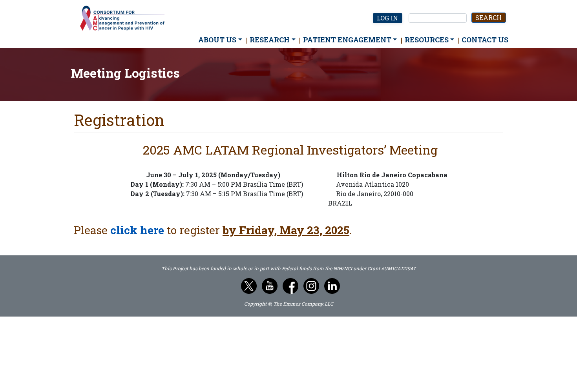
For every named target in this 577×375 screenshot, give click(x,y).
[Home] (126, 19)
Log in (387, 18)
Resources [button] (427, 39)
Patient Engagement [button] (347, 39)
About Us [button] (217, 39)
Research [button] (270, 39)
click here (137, 230)
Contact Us (485, 39)
